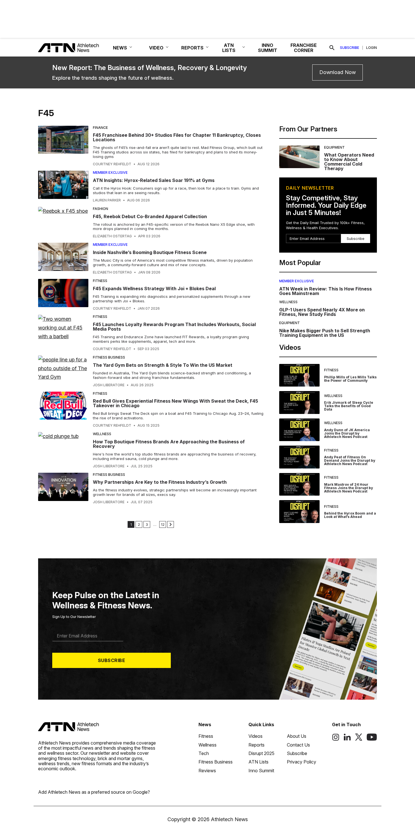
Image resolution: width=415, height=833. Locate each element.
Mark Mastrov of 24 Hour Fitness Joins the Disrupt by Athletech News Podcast (348, 487)
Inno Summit (261, 770)
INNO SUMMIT (267, 47)
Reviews (207, 770)
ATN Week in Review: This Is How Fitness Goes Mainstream (325, 291)
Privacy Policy (301, 762)
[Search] (332, 47)
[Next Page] (170, 524)
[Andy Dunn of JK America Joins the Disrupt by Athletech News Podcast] (299, 429)
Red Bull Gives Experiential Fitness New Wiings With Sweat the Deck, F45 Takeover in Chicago (175, 403)
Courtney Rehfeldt (112, 164)
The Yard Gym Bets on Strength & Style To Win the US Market (162, 365)
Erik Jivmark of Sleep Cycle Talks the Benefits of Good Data (348, 405)
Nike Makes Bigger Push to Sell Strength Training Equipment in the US (324, 333)
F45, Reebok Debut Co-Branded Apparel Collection (150, 216)
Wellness (102, 434)
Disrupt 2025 (261, 753)
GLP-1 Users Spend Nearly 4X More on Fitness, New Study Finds (322, 312)
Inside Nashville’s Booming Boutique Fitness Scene (150, 252)
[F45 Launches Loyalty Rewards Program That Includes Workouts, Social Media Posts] (63, 333)
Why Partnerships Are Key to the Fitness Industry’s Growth (160, 482)
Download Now (337, 72)
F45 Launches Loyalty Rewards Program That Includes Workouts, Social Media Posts (174, 327)
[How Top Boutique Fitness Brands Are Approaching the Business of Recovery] (63, 450)
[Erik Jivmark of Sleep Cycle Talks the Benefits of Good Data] (299, 402)
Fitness (100, 281)
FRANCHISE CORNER (303, 47)
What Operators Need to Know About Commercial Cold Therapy (349, 161)
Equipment (334, 147)
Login (371, 48)
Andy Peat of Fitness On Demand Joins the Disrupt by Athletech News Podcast (349, 460)
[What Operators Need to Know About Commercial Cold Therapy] (299, 158)
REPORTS (192, 48)
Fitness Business (109, 357)
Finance (100, 127)
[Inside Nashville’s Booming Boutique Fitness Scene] (63, 258)
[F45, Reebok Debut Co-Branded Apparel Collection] (63, 222)
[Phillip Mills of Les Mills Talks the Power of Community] (299, 375)
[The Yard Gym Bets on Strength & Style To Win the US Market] (63, 371)
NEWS (120, 48)
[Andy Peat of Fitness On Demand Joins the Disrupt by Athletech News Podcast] (299, 457)
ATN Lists (258, 762)
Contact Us (298, 745)
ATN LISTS (228, 47)
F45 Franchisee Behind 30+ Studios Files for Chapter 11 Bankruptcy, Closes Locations (177, 137)
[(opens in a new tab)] (335, 739)
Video (156, 48)
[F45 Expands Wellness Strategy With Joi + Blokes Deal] (63, 295)
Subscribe (349, 48)
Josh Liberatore (108, 385)
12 (163, 524)
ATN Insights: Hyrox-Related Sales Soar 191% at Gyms (154, 180)
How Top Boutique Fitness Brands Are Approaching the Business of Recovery (169, 444)
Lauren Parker (107, 200)
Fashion (100, 209)
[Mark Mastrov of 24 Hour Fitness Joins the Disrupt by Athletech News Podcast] (299, 484)
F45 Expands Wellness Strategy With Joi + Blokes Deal (154, 288)
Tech (203, 753)
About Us (296, 736)
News (204, 724)
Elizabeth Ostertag (112, 236)
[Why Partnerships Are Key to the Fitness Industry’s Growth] (63, 488)
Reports (256, 745)
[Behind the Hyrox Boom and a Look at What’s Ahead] (299, 511)
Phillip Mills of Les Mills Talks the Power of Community (350, 379)
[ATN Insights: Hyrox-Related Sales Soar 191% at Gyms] (63, 186)
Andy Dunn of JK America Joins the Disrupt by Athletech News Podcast (347, 433)
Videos (255, 736)
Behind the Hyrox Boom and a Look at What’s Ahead (350, 515)
